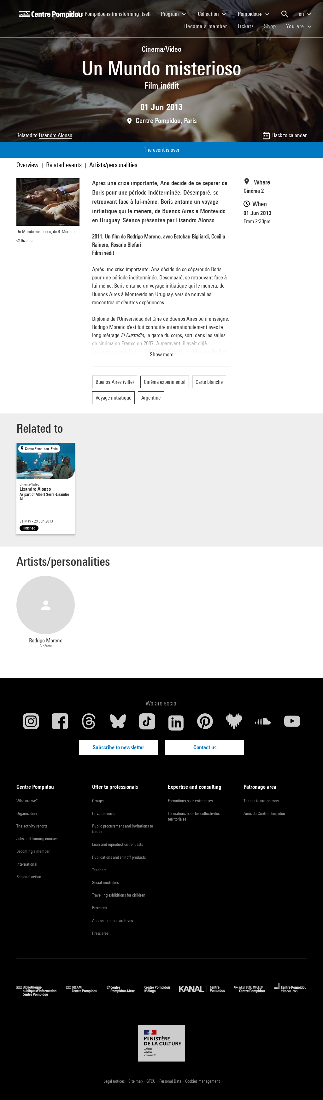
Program (170, 13)
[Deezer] (234, 722)
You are (296, 26)
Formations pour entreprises (190, 800)
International (26, 864)
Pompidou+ (250, 13)
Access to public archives (112, 920)
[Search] (285, 14)
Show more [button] (161, 354)
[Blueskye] (117, 722)
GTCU (151, 1081)
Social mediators (105, 882)
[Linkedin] (176, 722)
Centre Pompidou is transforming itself (112, 13)
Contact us (204, 747)
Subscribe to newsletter (118, 747)
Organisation (26, 813)
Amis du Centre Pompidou (264, 813)
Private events (103, 813)
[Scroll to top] (308, 1085)
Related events (64, 165)
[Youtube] (292, 722)
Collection (209, 13)
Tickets (245, 26)
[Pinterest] (205, 722)
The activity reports (31, 825)
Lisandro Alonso (55, 135)
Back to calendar (289, 135)
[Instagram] (30, 722)
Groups (97, 800)
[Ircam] (86, 994)
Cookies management (202, 1081)
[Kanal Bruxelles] (206, 994)
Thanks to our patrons (261, 800)
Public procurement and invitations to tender (122, 828)
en (302, 13)
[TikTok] (147, 722)
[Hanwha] (290, 994)
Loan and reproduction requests (117, 844)
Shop (272, 25)
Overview (27, 165)
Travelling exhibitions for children (118, 895)
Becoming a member (33, 851)
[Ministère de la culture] (161, 1043)
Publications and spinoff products (119, 857)
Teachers (99, 869)
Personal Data (170, 1081)
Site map (136, 1081)
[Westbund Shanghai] (254, 994)
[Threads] (88, 722)
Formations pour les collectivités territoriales (194, 816)
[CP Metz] (125, 994)
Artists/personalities (113, 165)
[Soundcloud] (263, 722)
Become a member (208, 25)
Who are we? (27, 800)
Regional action (28, 876)
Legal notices (114, 1081)
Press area (100, 933)
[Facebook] (59, 722)
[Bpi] (41, 994)
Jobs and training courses (36, 838)
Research (99, 907)
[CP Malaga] (161, 994)
